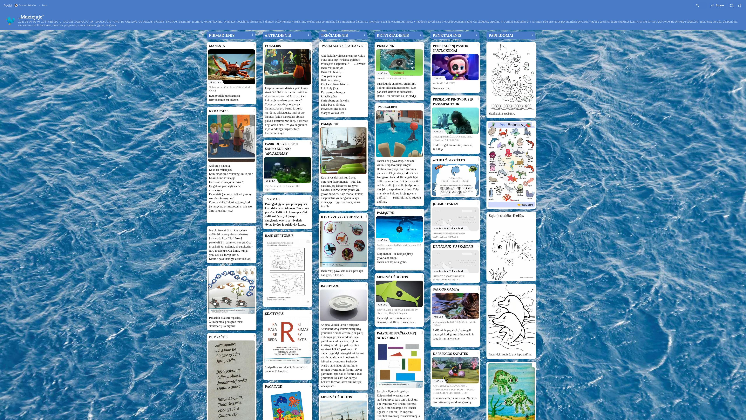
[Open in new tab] (740, 5)
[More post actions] (254, 45)
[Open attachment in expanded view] (231, 138)
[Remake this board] (732, 5)
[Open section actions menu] (252, 35)
